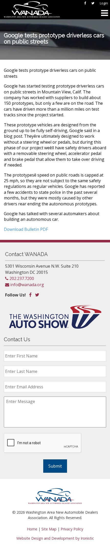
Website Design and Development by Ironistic (55, 538)
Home (32, 529)
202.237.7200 (21, 278)
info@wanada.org (26, 284)
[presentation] (43, 443)
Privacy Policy (72, 529)
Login (104, 3)
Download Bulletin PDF (26, 229)
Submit (55, 466)
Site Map (49, 529)
